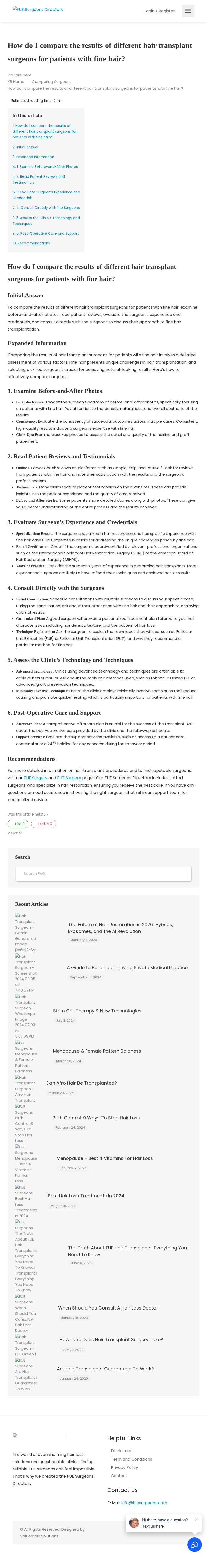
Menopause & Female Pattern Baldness (97, 1051)
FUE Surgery (35, 778)
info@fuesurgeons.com (144, 1503)
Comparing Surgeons (52, 81)
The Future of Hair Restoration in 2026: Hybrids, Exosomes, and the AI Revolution (120, 927)
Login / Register (159, 11)
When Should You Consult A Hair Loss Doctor (108, 1308)
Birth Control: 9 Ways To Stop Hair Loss (96, 1118)
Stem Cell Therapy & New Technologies (97, 1011)
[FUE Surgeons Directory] (38, 9)
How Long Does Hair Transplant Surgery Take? (111, 1339)
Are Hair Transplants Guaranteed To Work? (105, 1369)
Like (19, 824)
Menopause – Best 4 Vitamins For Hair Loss (105, 1158)
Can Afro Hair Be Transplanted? (81, 1083)
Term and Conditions (131, 1459)
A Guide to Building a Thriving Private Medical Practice (127, 967)
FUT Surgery (69, 778)
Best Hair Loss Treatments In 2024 (86, 1196)
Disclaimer (121, 1451)
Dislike (44, 824)
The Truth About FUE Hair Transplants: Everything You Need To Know (127, 1251)
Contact (119, 1476)
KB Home (16, 81)
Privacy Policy (124, 1467)
